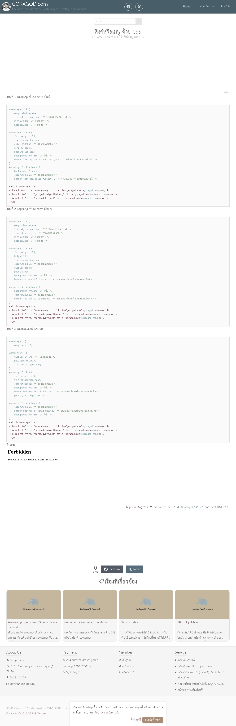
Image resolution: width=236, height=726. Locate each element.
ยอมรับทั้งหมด (152, 719)
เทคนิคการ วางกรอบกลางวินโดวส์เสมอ (86, 622)
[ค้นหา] (138, 21)
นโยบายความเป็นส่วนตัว (106, 712)
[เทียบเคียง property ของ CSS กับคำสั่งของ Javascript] (34, 604)
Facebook (114, 569)
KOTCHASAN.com (56, 708)
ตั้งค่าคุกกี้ (136, 719)
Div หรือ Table (129, 622)
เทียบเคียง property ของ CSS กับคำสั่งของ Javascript (32, 625)
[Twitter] (139, 7)
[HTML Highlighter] (202, 604)
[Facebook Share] (128, 7)
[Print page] (226, 92)
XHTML (218, 507)
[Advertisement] (118, 67)
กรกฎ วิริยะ (142, 507)
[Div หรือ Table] (146, 604)
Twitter (137, 569)
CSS (225, 507)
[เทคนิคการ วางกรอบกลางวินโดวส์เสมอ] (90, 604)
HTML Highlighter (187, 622)
